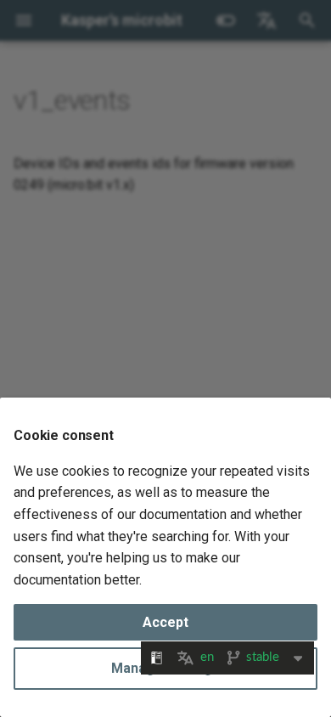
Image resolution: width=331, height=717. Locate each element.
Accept (165, 622)
